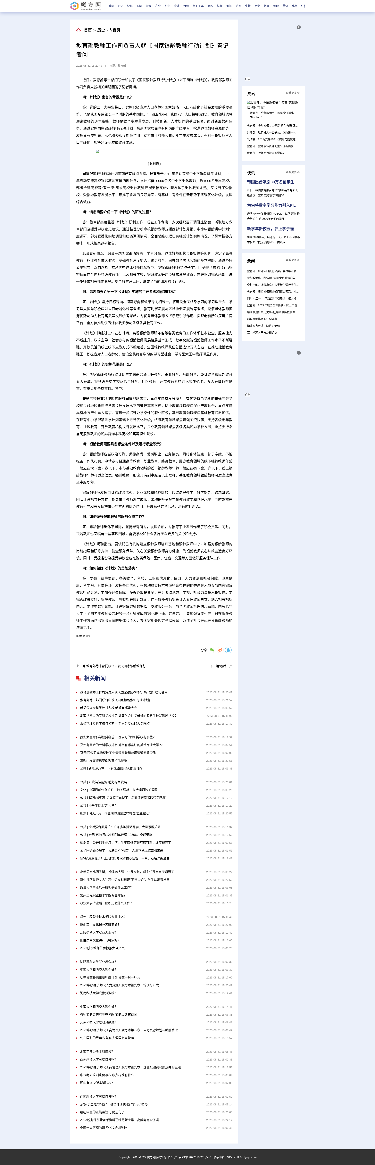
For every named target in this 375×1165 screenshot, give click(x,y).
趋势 (186, 5)
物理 (276, 5)
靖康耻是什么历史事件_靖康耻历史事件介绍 (274, 312)
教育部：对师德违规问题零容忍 (266, 152)
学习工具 (198, 5)
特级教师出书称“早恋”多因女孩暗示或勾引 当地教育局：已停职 (285, 277)
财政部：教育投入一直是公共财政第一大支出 (274, 132)
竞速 (176, 5)
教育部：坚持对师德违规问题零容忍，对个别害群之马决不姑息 (285, 291)
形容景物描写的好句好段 (262, 318)
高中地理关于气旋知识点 (262, 332)
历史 (257, 5)
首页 (111, 5)
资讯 (120, 5)
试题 (238, 5)
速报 (229, 5)
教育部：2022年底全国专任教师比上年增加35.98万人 (279, 305)
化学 (294, 5)
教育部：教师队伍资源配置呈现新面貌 (270, 146)
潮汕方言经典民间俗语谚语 (263, 325)
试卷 (219, 5)
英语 (285, 5)
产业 (158, 5)
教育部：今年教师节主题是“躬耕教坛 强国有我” (275, 125)
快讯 (130, 5)
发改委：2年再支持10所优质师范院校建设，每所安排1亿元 (283, 139)
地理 (266, 5)
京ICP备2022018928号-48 (195, 1157)
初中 (167, 5)
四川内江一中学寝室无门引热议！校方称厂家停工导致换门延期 (285, 298)
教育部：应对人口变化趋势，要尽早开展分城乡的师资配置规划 (285, 271)
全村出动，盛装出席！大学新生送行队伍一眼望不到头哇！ (282, 284)
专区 (210, 5)
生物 (248, 5)
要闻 (139, 5)
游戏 (148, 5)
